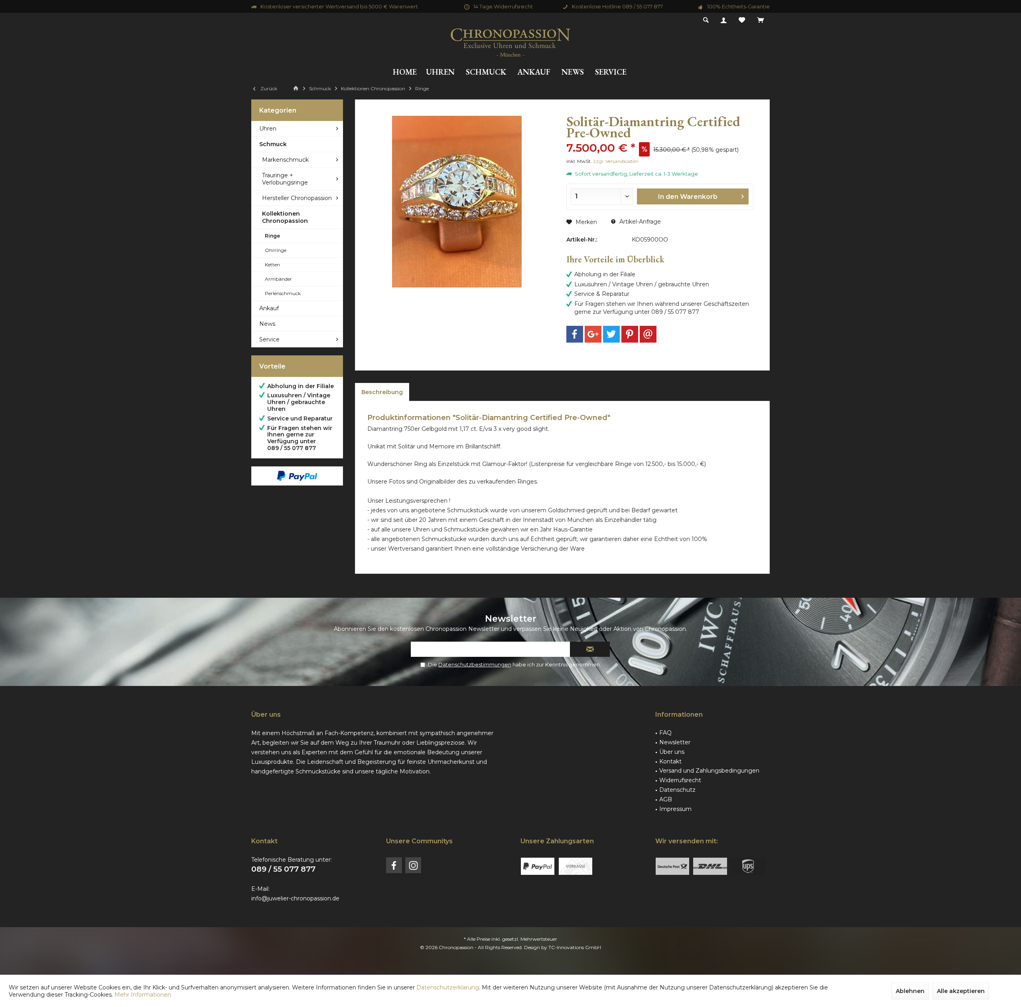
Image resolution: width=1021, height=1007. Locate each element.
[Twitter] (611, 334)
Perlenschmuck (283, 293)
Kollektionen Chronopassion (285, 217)
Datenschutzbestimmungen (474, 664)
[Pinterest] (629, 334)
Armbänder (278, 279)
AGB (665, 799)
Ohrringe (275, 250)
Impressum (675, 809)
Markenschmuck (285, 159)
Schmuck (273, 144)
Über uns (671, 751)
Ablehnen (910, 991)
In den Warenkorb (688, 196)
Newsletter (674, 742)
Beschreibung (382, 392)
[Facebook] (574, 334)
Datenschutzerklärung (447, 987)
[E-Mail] (648, 334)
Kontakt (670, 761)
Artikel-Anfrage (639, 221)
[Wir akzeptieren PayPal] (297, 476)
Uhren (267, 128)
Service (269, 339)
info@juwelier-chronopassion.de (295, 898)
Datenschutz (677, 789)
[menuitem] (760, 20)
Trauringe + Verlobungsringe (285, 179)
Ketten (272, 265)
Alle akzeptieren (961, 991)
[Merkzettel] (742, 20)
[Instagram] (413, 865)
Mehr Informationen (142, 994)
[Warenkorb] (760, 20)
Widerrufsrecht (680, 780)
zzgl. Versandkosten (616, 161)
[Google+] (593, 334)
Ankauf (269, 308)
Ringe (272, 236)
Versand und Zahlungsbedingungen (709, 770)
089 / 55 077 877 (283, 869)
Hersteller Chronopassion (297, 198)
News (267, 323)
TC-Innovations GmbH (574, 947)
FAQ (665, 732)
